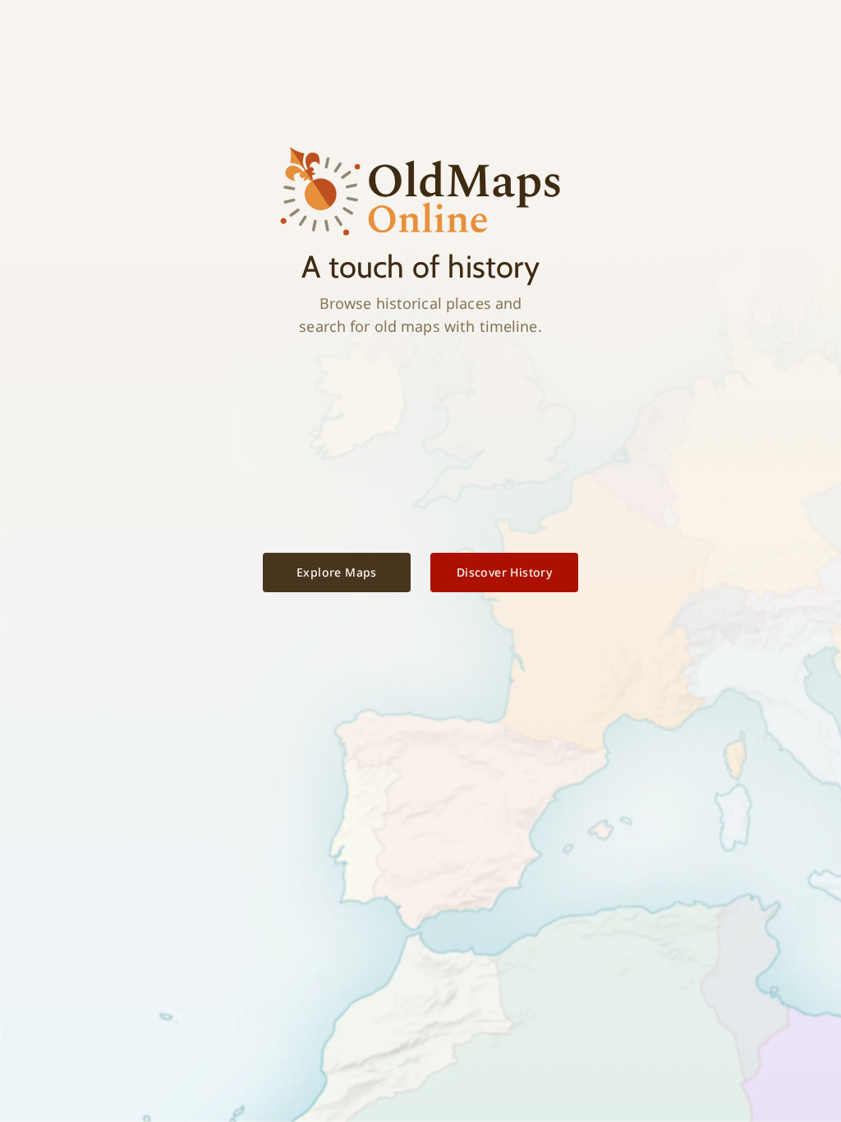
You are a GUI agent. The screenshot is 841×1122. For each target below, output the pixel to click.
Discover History (504, 572)
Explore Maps (336, 572)
